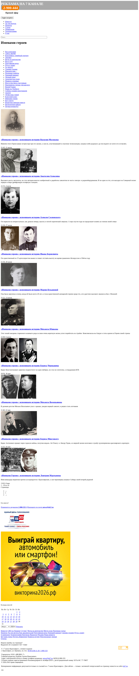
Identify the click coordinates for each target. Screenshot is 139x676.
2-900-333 (44, 651)
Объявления (9, 29)
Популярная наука (12, 63)
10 (2, 617)
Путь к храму (10, 65)
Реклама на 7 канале (22, 4)
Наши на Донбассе (12, 89)
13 (11, 617)
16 (19, 617)
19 (8, 619)
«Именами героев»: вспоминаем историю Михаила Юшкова (29, 329)
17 (2, 619)
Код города (9, 101)
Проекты (8, 25)
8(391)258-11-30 (34, 651)
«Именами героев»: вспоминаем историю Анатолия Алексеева (30, 176)
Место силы (48, 631)
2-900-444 (10, 8)
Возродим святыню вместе (15, 102)
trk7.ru (125, 666)
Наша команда (49, 635)
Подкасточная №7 (12, 106)
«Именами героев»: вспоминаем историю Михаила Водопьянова (31, 402)
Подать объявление (20, 637)
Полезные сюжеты (12, 73)
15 (16, 617)
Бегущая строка (6, 637)
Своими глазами (11, 69)
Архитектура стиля (12, 79)
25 (5, 621)
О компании (5, 635)
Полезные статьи (59, 631)
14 (14, 617)
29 (16, 621)
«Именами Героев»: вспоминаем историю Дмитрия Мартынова (31, 475)
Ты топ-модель (10, 23)
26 (8, 621)
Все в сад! (9, 61)
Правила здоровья (12, 81)
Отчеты (4, 639)
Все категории (10, 52)
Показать (19, 627)
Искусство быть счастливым (15, 83)
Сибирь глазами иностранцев (16, 91)
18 (5, 619)
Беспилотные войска (13, 104)
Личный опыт (10, 77)
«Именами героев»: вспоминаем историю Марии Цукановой (29, 290)
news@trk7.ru (48, 658)
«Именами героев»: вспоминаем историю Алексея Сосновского (30, 217)
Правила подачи (34, 637)
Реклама (41, 635)
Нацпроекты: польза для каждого (17, 85)
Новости (8, 22)
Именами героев (11, 99)
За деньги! (9, 67)
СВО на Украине (14, 631)
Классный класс (11, 97)
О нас (7, 33)
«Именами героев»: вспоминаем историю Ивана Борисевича (29, 254)
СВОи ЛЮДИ (10, 54)
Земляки (8, 57)
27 (11, 621)
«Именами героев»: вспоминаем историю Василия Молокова (30, 139)
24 (2, 621)
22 (16, 619)
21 (14, 619)
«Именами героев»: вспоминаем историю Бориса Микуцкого (30, 439)
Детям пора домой (12, 95)
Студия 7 (24, 631)
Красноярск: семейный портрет (17, 56)
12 (8, 617)
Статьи (7, 27)
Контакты (26, 635)
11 (5, 617)
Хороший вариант (12, 75)
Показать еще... (11, 71)
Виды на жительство (13, 59)
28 (14, 621)
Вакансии (33, 635)
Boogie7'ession (10, 87)
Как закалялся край (26, 633)
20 (11, 619)
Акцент (8, 93)
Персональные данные (48, 637)
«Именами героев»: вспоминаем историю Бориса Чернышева (30, 365)
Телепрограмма (11, 31)
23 (19, 619)
